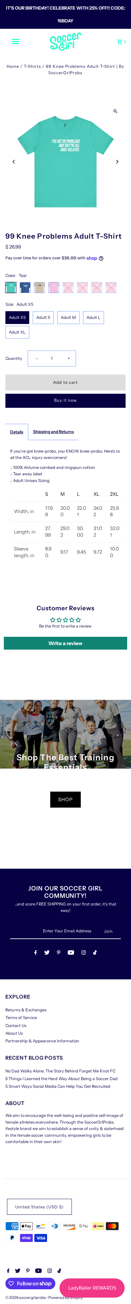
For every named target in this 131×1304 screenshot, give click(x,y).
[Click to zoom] (115, 111)
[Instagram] (83, 953)
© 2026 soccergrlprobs (25, 1297)
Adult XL (17, 332)
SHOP (65, 799)
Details (16, 432)
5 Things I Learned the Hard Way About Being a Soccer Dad (61, 1078)
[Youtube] (71, 953)
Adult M (68, 317)
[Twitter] (47, 953)
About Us (14, 1033)
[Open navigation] (16, 42)
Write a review (65, 643)
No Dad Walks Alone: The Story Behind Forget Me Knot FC (60, 1071)
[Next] (117, 161)
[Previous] (14, 161)
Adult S (43, 317)
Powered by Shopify (65, 1297)
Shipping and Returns (53, 431)
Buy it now (65, 400)
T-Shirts (32, 66)
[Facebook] (35, 953)
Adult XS (17, 317)
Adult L (93, 317)
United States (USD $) (39, 1207)
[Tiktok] (95, 953)
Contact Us (15, 1025)
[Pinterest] (58, 953)
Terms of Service (21, 1017)
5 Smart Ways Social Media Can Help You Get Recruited (57, 1086)
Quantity (13, 358)
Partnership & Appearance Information (42, 1041)
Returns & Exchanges (25, 1010)
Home (13, 66)
